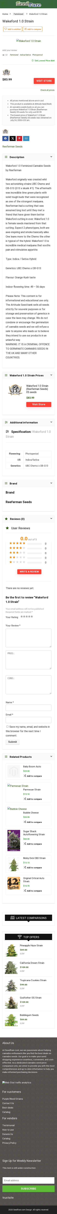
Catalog (6, 1112)
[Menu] (4, 4)
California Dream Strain (32, 963)
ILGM (22, 954)
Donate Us (7, 1134)
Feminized (18, 14)
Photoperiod (37, 55)
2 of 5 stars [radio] (22, 616)
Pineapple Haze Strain (31, 945)
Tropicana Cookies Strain (33, 980)
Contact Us (8, 1103)
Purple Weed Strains (12, 1099)
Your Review (13, 625)
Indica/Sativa (25, 55)
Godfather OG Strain (30, 997)
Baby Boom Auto (32, 766)
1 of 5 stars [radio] (21, 616)
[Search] (52, 4)
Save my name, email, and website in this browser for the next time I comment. (28, 731)
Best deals (7, 1107)
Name (10, 702)
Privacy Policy (9, 1143)
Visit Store (44, 80)
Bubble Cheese (31, 812)
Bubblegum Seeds (29, 1015)
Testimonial (8, 1125)
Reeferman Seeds (12, 146)
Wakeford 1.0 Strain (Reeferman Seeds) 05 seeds (37, 389)
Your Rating (12, 617)
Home (5, 14)
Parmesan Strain (32, 789)
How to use (8, 1130)
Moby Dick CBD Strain (34, 858)
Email (9, 714)
